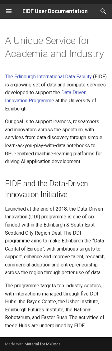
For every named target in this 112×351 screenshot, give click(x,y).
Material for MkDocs (43, 344)
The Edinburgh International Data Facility (48, 77)
